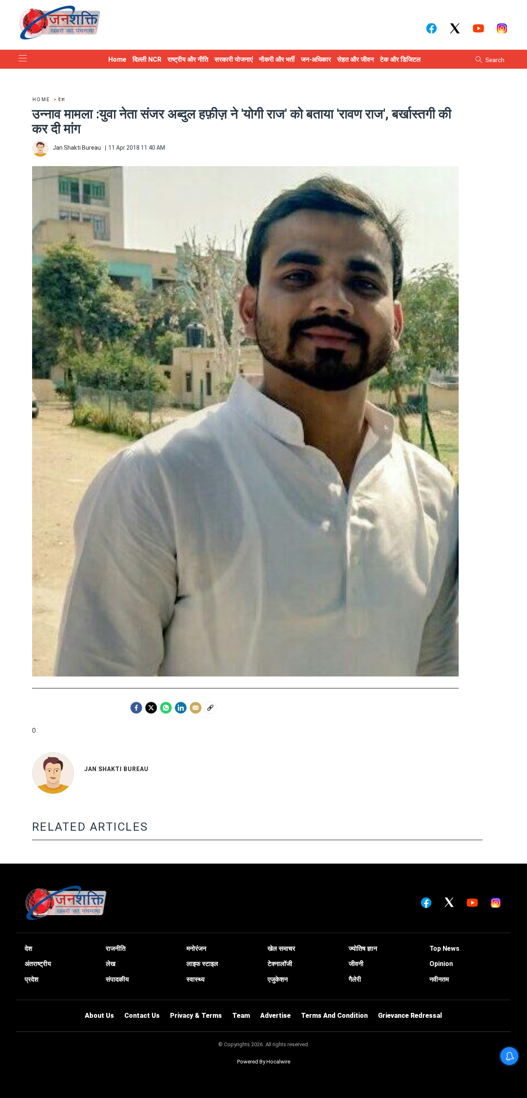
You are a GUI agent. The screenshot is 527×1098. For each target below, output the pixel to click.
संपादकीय (117, 979)
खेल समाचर (281, 948)
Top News (444, 948)
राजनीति (116, 948)
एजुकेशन (278, 979)
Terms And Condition (334, 1015)
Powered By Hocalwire (263, 1062)
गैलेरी (355, 979)
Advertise (275, 1015)
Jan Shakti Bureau (116, 769)
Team (241, 1015)
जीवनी (356, 964)
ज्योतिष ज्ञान (363, 948)
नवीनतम (439, 979)
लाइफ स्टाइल (202, 964)
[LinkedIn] (181, 708)
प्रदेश (31, 979)
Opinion (441, 964)
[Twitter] (151, 708)
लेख (110, 964)
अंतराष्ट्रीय (38, 964)
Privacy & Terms (196, 1015)
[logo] (60, 22)
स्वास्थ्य (196, 979)
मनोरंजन (196, 948)
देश (28, 948)
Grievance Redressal (410, 1015)
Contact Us (142, 1015)
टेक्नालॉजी (280, 964)
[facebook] (136, 708)
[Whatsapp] (166, 708)
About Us (99, 1015)
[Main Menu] (23, 59)
